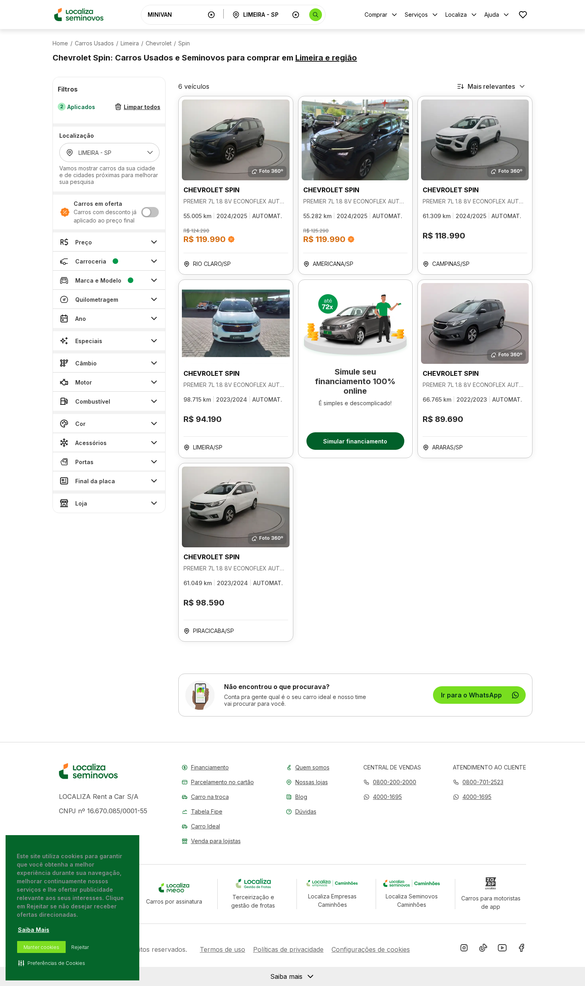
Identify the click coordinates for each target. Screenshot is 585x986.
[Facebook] (521, 949)
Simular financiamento (355, 441)
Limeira (130, 43)
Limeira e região (326, 57)
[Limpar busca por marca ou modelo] (211, 15)
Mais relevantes (491, 86)
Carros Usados (94, 43)
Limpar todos (142, 106)
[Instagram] (464, 949)
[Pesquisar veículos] (315, 14)
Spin (184, 43)
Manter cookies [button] (41, 947)
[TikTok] (483, 949)
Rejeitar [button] (80, 947)
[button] (382, 797)
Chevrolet (159, 43)
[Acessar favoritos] (522, 14)
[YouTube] (502, 949)
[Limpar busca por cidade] (296, 15)
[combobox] (176, 14)
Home (60, 43)
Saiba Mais (33, 929)
